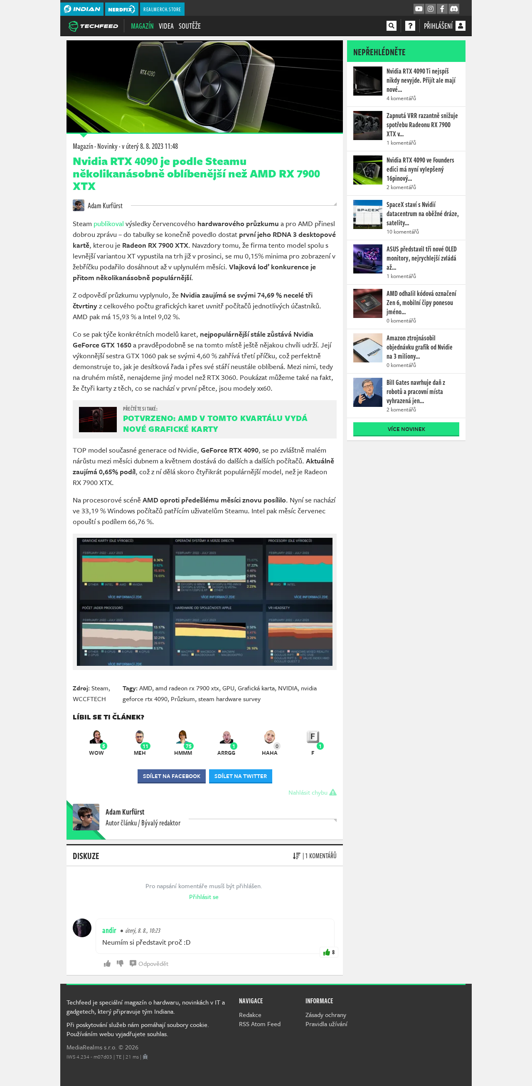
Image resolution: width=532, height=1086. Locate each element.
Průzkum (183, 698)
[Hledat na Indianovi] (392, 25)
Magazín (142, 25)
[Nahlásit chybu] (145, 1056)
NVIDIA (288, 687)
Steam (99, 687)
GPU (228, 687)
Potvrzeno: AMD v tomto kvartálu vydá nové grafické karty (215, 423)
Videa (166, 25)
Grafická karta (256, 687)
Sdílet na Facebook (171, 776)
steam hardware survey (229, 698)
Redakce (250, 1014)
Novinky (107, 145)
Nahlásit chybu (308, 792)
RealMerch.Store (162, 9)
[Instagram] (430, 9)
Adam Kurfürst (104, 205)
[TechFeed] (93, 25)
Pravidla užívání (326, 1024)
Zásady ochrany (325, 1014)
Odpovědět (153, 963)
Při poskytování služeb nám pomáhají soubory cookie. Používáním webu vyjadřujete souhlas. (137, 1029)
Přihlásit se (204, 896)
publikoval (109, 223)
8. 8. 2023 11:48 (150, 145)
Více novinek (406, 429)
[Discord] (453, 9)
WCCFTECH (89, 698)
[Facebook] (442, 9)
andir (109, 930)
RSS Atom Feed (260, 1024)
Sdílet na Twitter (240, 776)
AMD (145, 687)
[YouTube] (419, 9)
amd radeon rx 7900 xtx (187, 687)
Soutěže (190, 25)
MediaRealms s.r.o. (91, 1047)
